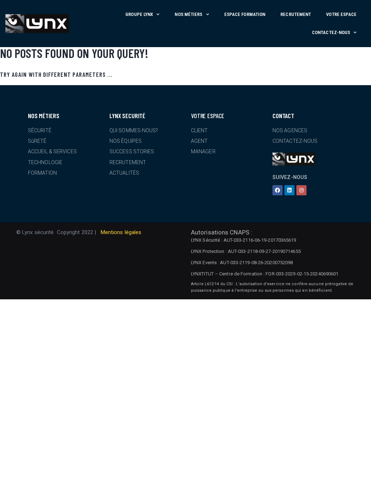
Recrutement (295, 14)
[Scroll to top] (363, 487)
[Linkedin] (289, 190)
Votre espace (341, 14)
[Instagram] (301, 190)
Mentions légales (121, 232)
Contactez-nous (331, 32)
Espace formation (245, 14)
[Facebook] (277, 190)
